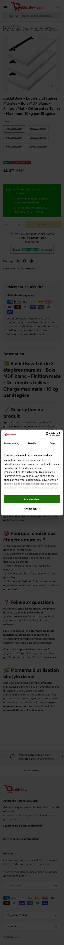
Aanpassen (30, 508)
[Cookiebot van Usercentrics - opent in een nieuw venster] (46, 434)
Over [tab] (52, 443)
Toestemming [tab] (11, 443)
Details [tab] (32, 443)
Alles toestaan (32, 499)
